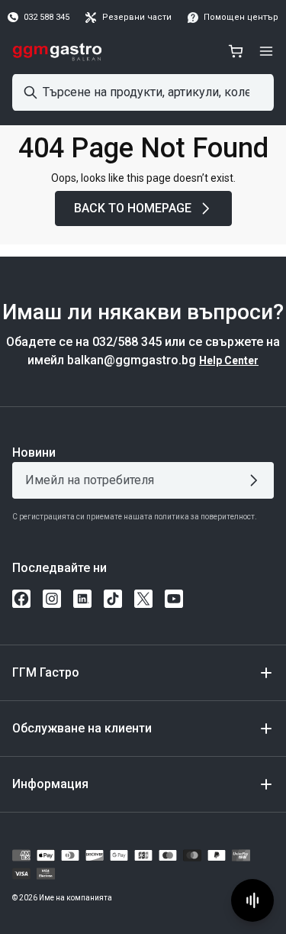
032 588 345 (46, 17)
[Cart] (235, 51)
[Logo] (57, 51)
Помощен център (241, 17)
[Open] (266, 51)
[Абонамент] (256, 480)
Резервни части (137, 17)
